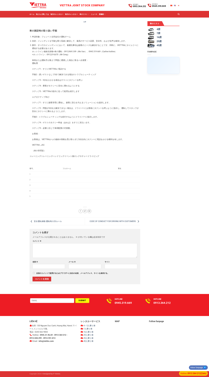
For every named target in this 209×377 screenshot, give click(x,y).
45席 (159, 45)
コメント (37, 241)
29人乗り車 (88, 335)
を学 (84, 22)
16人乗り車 (88, 332)
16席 (159, 37)
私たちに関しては (42, 14)
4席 (158, 29)
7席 (158, 33)
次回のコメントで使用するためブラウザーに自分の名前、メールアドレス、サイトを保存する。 (72, 273)
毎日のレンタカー (71, 14)
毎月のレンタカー (57, 14)
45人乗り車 (88, 341)
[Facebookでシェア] (81, 211)
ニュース (94, 14)
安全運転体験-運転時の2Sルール (47, 221)
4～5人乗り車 (89, 325)
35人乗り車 (88, 338)
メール (72, 262)
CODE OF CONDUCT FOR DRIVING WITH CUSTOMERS (113, 221)
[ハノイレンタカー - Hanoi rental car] (42, 5)
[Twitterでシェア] (85, 211)
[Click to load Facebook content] (163, 65)
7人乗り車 (88, 329)
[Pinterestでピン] (89, 211)
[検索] (178, 14)
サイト (107, 262)
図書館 (101, 14)
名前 (35, 262)
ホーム (32, 14)
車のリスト (84, 14)
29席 (159, 41)
